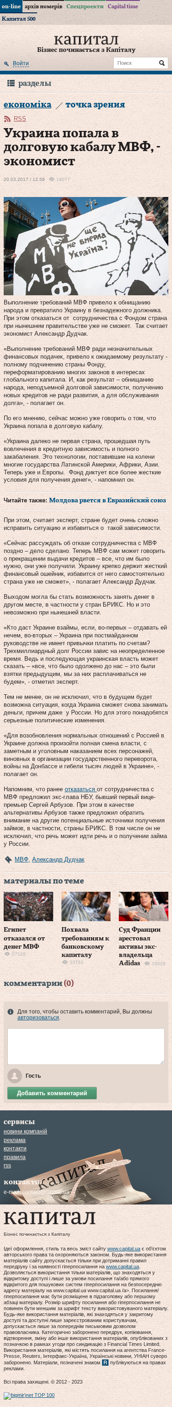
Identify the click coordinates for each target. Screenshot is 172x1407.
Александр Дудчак (58, 859)
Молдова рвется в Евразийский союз (107, 500)
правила (15, 1157)
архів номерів (43, 6)
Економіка (27, 105)
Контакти (15, 1148)
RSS (20, 118)
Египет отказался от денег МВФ (24, 938)
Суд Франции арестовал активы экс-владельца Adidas (140, 947)
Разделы (34, 83)
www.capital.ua (123, 1248)
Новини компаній (25, 1131)
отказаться (81, 789)
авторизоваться (38, 1017)
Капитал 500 (18, 19)
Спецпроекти (85, 6)
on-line (11, 6)
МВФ (21, 859)
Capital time (123, 6)
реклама (15, 1140)
